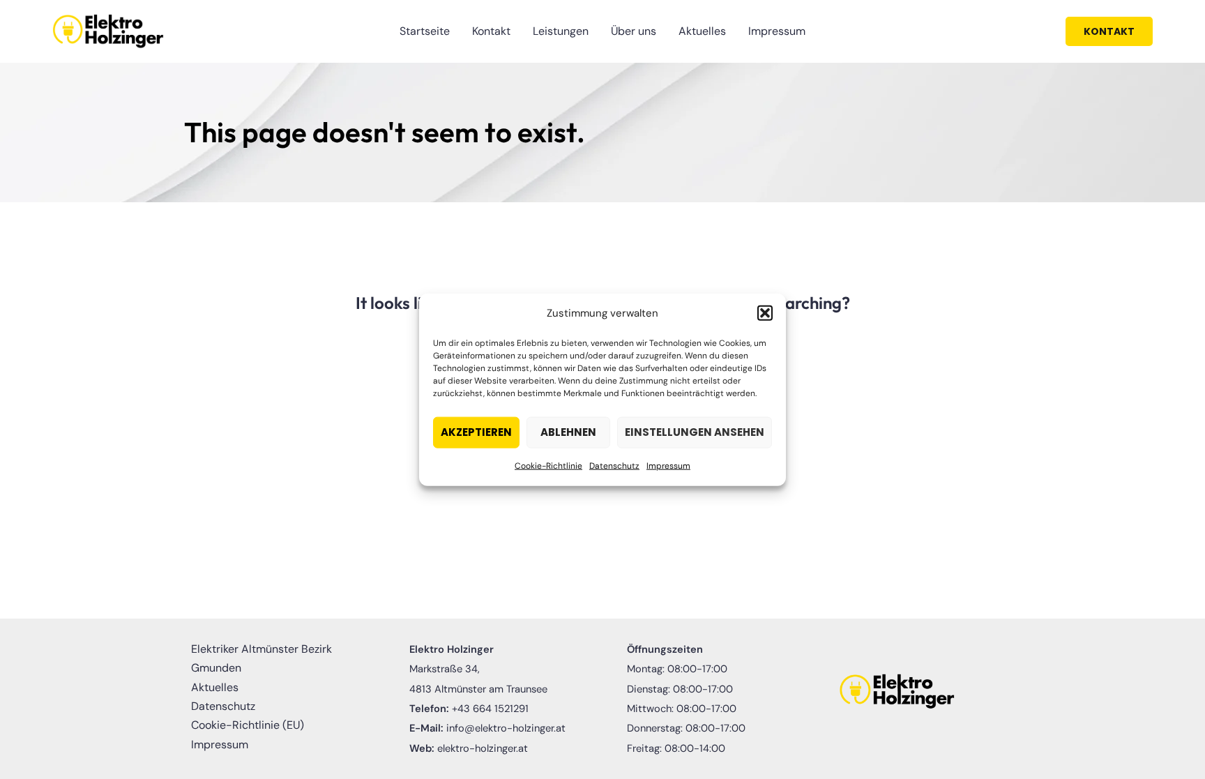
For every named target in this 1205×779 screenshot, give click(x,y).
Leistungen (561, 31)
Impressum (668, 465)
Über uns (633, 31)
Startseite (425, 31)
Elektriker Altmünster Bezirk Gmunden (261, 658)
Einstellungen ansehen (694, 432)
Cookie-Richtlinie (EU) (247, 725)
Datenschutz (614, 465)
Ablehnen (568, 432)
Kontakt (491, 31)
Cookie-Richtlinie (548, 465)
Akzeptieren (476, 432)
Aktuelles (702, 31)
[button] (765, 313)
